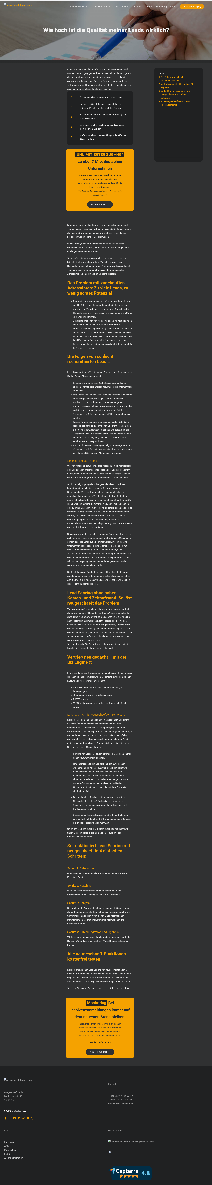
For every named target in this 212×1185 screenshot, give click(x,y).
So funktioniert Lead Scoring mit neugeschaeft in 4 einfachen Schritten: (176, 94)
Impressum (9, 1142)
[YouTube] (28, 1118)
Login (7, 1154)
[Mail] (19, 1118)
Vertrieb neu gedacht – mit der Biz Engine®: (177, 86)
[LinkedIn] (10, 1118)
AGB (6, 1146)
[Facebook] (5, 1118)
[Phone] (37, 1118)
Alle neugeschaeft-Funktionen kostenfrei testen (175, 103)
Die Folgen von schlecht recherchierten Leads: (172, 79)
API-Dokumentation (13, 1158)
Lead (125, 225)
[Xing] (14, 1118)
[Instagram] (32, 1118)
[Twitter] (23, 1118)
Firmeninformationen (114, 243)
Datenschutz (10, 1150)
